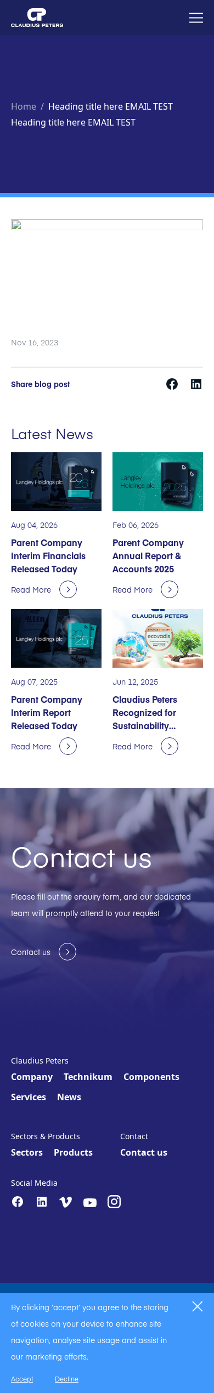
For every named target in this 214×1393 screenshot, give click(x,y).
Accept (22, 1378)
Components (151, 1077)
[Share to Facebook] (173, 383)
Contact (134, 1136)
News (69, 1097)
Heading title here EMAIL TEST (110, 106)
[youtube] (90, 1202)
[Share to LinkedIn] (196, 383)
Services (28, 1097)
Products (73, 1152)
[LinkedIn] (41, 1201)
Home (23, 106)
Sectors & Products (45, 1136)
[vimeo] (65, 1202)
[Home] (37, 17)
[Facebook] (17, 1201)
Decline (66, 1378)
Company (32, 1077)
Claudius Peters (40, 1060)
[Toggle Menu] (196, 18)
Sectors (27, 1152)
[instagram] (114, 1201)
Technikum (88, 1077)
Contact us (143, 1152)
